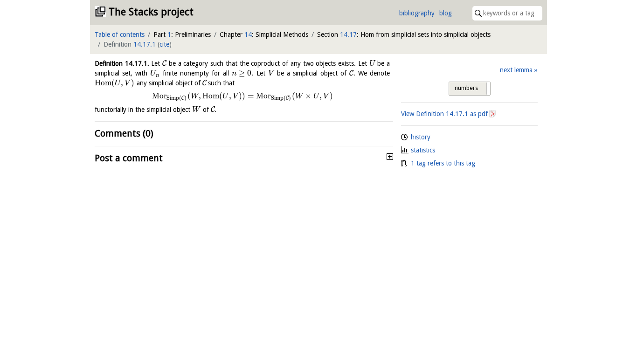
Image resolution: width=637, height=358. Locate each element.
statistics (423, 150)
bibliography (417, 13)
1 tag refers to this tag (443, 163)
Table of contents (120, 34)
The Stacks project (151, 12)
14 (248, 34)
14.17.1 (144, 44)
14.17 (348, 34)
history (420, 137)
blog (445, 13)
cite (164, 44)
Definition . (122, 63)
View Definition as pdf (444, 113)
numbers (466, 88)
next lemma (516, 70)
